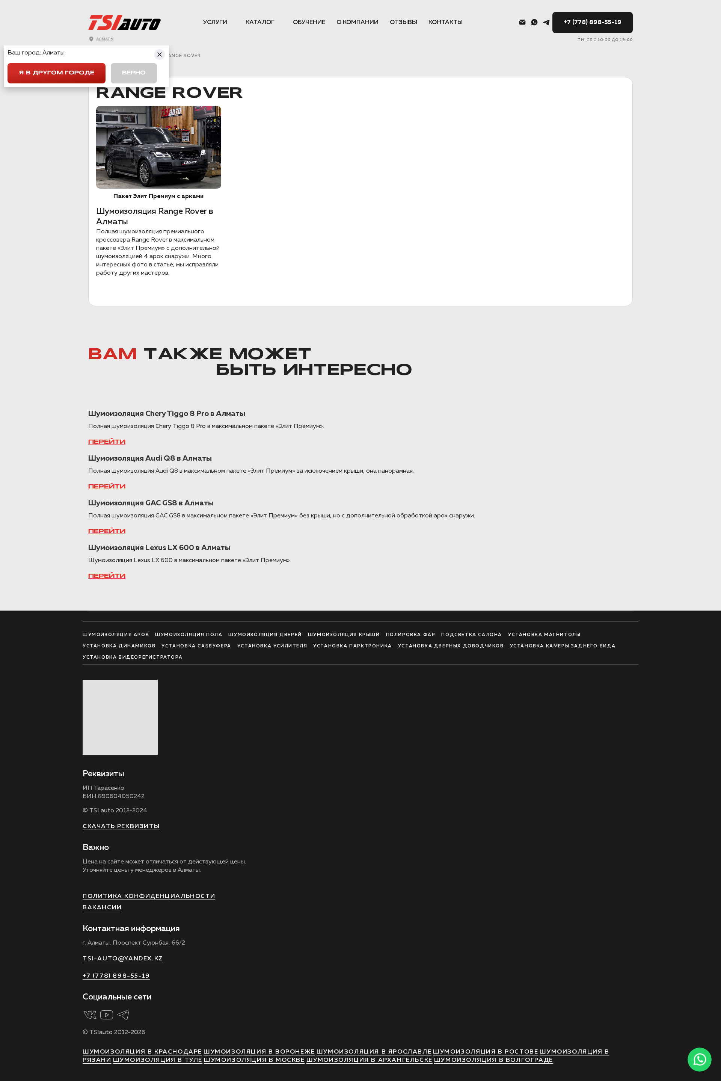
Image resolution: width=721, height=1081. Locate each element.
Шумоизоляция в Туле (157, 1060)
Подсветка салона (471, 635)
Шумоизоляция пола (188, 635)
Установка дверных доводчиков (451, 646)
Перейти (106, 442)
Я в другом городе (56, 73)
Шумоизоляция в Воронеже (259, 1052)
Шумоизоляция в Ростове (485, 1052)
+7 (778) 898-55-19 (592, 23)
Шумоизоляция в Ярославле (374, 1052)
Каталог (260, 23)
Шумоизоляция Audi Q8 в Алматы (150, 458)
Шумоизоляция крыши (344, 635)
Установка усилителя (272, 646)
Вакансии (102, 908)
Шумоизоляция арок (116, 635)
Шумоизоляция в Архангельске (369, 1060)
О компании (357, 23)
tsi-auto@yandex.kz (123, 959)
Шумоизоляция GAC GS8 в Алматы (151, 503)
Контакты (445, 23)
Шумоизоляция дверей (265, 635)
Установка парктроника (352, 646)
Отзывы (403, 23)
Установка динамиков (119, 646)
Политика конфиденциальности (149, 897)
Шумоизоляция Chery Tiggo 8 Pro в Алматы (166, 413)
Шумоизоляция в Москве (254, 1060)
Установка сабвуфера (196, 646)
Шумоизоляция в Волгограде (493, 1060)
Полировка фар (411, 635)
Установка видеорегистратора (133, 657)
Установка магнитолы (544, 635)
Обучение (309, 23)
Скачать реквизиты (121, 827)
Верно (134, 73)
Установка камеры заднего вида (563, 646)
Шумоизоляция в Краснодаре (142, 1052)
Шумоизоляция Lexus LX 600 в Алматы (159, 548)
